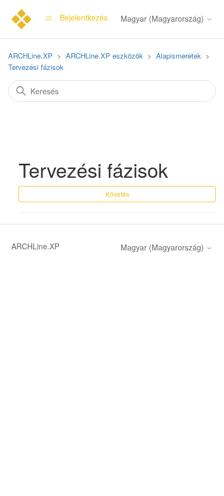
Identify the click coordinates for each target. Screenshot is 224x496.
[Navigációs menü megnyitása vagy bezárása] (48, 17)
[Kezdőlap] (21, 17)
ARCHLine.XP (30, 55)
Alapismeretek (178, 55)
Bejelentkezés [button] (84, 17)
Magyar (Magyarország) (163, 18)
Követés (117, 193)
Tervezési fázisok (36, 67)
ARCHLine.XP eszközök (104, 55)
